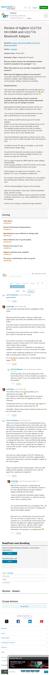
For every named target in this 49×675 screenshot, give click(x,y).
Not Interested (12, 671)
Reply (14, 301)
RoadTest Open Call (15, 658)
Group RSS (24, 606)
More (29, 18)
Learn (3, 633)
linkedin (30, 621)
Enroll (10, 553)
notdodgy (13, 49)
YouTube (41, 621)
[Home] (8, 7)
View (46, 671)
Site (25, 8)
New (46, 16)
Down (10, 301)
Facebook (18, 621)
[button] (11, 283)
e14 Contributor (12, 295)
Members (4, 628)
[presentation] (11, 283)
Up (7, 301)
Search (29, 8)
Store (2, 652)
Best (24, 291)
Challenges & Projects (8, 642)
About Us (3, 657)
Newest (31, 291)
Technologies (5, 638)
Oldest (18, 291)
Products (13, 13)
